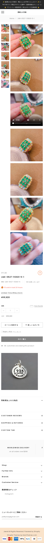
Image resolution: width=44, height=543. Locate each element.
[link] (40, 54)
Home (12, 18)
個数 (2, 306)
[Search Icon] (9, 12)
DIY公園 (4, 273)
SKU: (3, 282)
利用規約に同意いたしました (11, 332)
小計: (3, 316)
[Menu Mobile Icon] (2, 12)
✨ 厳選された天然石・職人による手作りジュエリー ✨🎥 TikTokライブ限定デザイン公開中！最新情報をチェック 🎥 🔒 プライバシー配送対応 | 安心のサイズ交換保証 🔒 (22, 4)
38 (5, 346)
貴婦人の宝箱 (22, 12)
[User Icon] (35, 12)
